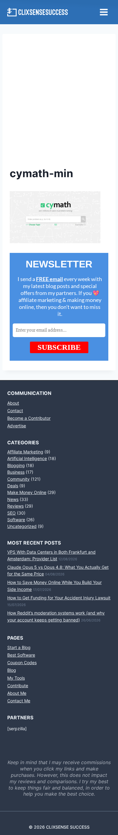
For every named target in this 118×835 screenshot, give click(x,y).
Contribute (17, 685)
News (12, 499)
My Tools (16, 678)
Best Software (21, 655)
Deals (12, 485)
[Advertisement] (59, 103)
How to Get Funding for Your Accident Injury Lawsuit (58, 597)
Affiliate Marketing (25, 451)
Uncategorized (22, 526)
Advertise (16, 425)
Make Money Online (26, 492)
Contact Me (18, 700)
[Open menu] (104, 12)
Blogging (16, 465)
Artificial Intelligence (27, 458)
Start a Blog (19, 647)
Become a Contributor (29, 418)
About (13, 403)
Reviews (15, 506)
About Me (16, 693)
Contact (15, 410)
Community (18, 479)
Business (16, 472)
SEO (11, 512)
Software (16, 519)
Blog (11, 670)
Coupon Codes (22, 662)
